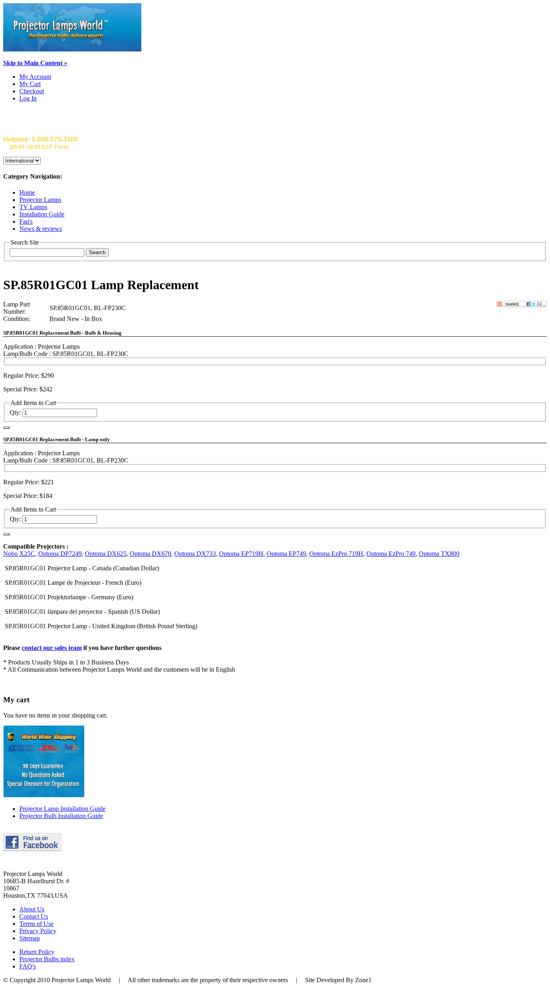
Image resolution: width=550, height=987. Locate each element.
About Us (31, 909)
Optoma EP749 (286, 553)
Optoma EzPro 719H (336, 553)
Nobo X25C (19, 553)
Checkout (31, 91)
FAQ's (27, 966)
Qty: (15, 412)
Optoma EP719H (241, 553)
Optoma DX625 (105, 553)
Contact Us (33, 916)
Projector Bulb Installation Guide (61, 815)
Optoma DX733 (195, 553)
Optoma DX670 (150, 553)
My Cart (30, 83)
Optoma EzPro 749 (391, 553)
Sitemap (29, 938)
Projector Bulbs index (46, 959)
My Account (35, 76)
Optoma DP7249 (60, 553)
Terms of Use (36, 923)
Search (97, 252)
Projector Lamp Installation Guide (62, 808)
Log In (28, 98)
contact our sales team (52, 647)
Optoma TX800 (439, 553)
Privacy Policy (37, 930)
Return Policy (36, 951)
